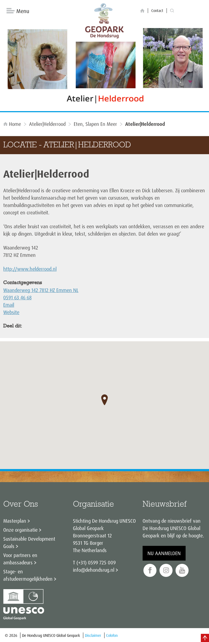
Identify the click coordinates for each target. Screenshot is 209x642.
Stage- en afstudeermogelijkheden (28, 575)
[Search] (172, 10)
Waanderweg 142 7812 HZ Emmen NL (40, 290)
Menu (22, 11)
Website (11, 312)
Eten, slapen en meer (95, 124)
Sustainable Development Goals (29, 542)
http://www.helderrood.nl (30, 269)
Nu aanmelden (164, 553)
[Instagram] (166, 570)
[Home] (142, 10)
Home (15, 124)
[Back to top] (205, 638)
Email (8, 305)
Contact (157, 10)
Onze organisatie (20, 530)
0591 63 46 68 (17, 297)
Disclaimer (93, 635)
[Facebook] (149, 570)
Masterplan (14, 521)
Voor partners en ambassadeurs (20, 558)
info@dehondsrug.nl (93, 570)
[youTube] (182, 570)
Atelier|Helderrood (47, 124)
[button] (104, 399)
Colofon (112, 635)
